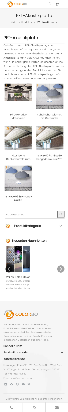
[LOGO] (20, 314)
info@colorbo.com (21, 378)
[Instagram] (17, 384)
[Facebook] (11, 384)
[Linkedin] (5, 384)
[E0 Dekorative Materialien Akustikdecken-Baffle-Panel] (18, 92)
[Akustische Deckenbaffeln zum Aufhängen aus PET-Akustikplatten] (18, 138)
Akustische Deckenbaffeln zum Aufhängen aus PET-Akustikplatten (18, 157)
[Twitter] (29, 384)
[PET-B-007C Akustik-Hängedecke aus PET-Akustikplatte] (49, 138)
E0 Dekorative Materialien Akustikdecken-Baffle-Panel (18, 116)
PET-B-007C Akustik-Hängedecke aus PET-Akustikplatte (49, 157)
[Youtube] (23, 384)
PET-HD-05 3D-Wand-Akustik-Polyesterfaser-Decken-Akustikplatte (18, 198)
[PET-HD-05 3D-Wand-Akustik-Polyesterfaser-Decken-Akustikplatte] (18, 178)
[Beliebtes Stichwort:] (61, 214)
